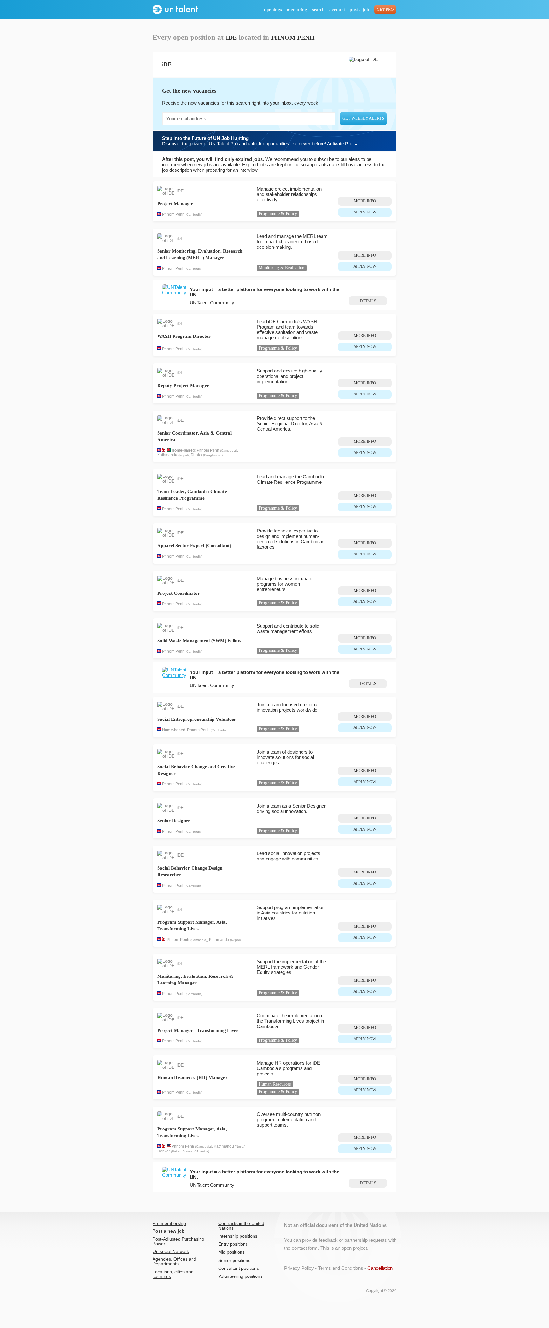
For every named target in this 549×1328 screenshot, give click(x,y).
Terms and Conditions (340, 1268)
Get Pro (385, 9)
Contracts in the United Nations (241, 1226)
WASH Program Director (184, 336)
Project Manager (175, 203)
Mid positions (231, 1252)
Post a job (359, 9)
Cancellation (380, 1268)
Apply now (364, 212)
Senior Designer (173, 820)
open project (354, 1248)
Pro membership (169, 1223)
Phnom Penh (173, 214)
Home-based (183, 450)
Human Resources (275, 1084)
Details (368, 301)
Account (337, 9)
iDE (180, 191)
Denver (163, 1151)
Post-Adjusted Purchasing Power (178, 1241)
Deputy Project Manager (183, 385)
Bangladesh (213, 455)
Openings (273, 9)
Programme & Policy (278, 213)
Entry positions (233, 1244)
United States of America (190, 1151)
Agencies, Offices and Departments (174, 1261)
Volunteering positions (240, 1276)
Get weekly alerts (363, 118)
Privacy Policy (299, 1268)
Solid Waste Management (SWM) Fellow (199, 640)
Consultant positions (238, 1268)
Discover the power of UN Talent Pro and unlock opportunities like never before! (260, 141)
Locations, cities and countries (172, 1274)
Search (318, 9)
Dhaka (196, 455)
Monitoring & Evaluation (281, 267)
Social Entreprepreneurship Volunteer (196, 719)
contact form (305, 1248)
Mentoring (297, 9)
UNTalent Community (212, 302)
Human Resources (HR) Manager (192, 1077)
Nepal (183, 455)
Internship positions (237, 1236)
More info (365, 201)
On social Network (170, 1251)
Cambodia (193, 214)
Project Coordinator (178, 593)
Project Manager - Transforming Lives (197, 1030)
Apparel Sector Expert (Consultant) (194, 545)
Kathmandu (167, 455)
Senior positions (234, 1260)
